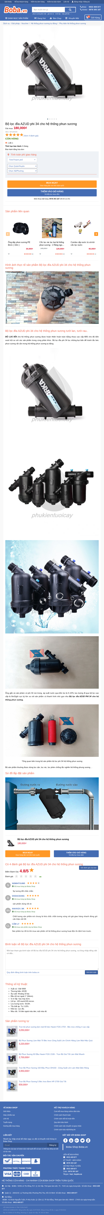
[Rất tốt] (30, 876)
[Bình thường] (26, 876)
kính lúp (58, 14)
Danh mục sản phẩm (17, 18)
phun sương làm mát (39, 14)
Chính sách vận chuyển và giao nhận (67, 1126)
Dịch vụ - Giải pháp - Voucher (15, 23)
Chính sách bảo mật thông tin (65, 1130)
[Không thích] (16, 876)
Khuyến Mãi (74, 18)
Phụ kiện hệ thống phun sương (72, 23)
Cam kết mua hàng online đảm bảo (67, 1111)
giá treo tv (51, 14)
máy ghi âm (65, 14)
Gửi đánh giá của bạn (89, 868)
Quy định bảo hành (61, 1122)
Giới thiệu (8, 2)
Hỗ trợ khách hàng (21, 2)
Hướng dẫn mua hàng (11, 1126)
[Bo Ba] (15, 10)
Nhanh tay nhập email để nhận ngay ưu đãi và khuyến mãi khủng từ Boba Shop (30, 1140)
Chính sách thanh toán (62, 1115)
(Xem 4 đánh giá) (31, 136)
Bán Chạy (57, 18)
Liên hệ (66, 2)
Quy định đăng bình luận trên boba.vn (23, 972)
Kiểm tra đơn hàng (38, 2)
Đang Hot (42, 18)
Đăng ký (52, 1145)
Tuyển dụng (7, 1122)
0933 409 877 (95, 7)
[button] (52, 184)
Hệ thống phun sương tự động (44, 23)
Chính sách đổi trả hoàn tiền (64, 1119)
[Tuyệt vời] (35, 876)
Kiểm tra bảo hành (54, 2)
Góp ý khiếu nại (9, 1115)
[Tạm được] (21, 876)
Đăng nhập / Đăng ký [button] (82, 2)
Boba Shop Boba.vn (77, 1147)
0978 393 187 (95, 10)
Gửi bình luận (91, 972)
